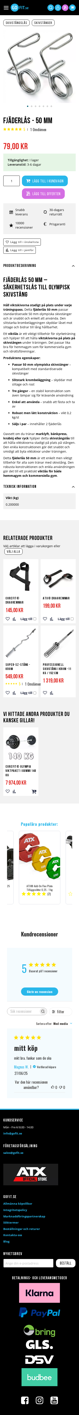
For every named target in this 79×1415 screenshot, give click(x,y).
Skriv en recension (39, 991)
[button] (28, 106)
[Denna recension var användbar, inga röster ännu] (52, 1087)
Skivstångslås (16, 23)
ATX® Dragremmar (56, 598)
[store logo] (19, 7)
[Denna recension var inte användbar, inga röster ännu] (60, 1087)
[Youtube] (54, 1400)
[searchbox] (23, 1011)
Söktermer (11, 1222)
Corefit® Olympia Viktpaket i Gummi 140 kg (20, 771)
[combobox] (54, 1023)
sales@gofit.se (13, 1153)
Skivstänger (43, 23)
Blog (6, 1241)
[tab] (39, 268)
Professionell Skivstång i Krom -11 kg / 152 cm (57, 669)
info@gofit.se (12, 1133)
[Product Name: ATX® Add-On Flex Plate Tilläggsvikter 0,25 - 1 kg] (39, 867)
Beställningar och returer (21, 1229)
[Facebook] (25, 1400)
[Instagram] (39, 1400)
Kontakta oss (12, 1235)
